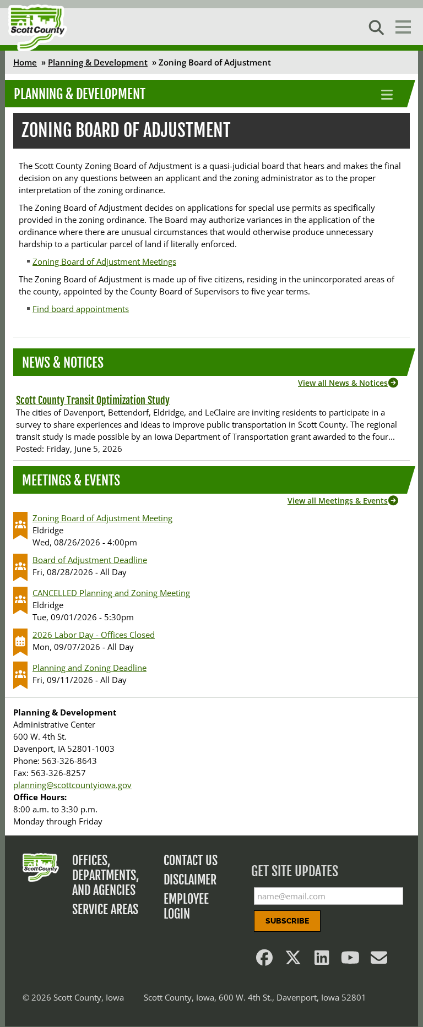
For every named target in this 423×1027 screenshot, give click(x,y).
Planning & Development (98, 62)
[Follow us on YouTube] (350, 960)
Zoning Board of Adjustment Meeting (102, 517)
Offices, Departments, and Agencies (105, 875)
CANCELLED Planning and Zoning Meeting (111, 592)
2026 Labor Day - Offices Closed (93, 634)
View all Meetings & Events (338, 500)
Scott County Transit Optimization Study (93, 400)
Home (25, 62)
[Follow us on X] (293, 960)
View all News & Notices (343, 383)
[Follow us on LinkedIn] (321, 960)
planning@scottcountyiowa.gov (72, 784)
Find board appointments (80, 308)
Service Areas (105, 909)
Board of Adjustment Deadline (89, 559)
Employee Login (186, 906)
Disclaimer (190, 879)
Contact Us (191, 860)
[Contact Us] (378, 960)
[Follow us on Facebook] (264, 960)
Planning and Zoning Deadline (89, 667)
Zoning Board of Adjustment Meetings (104, 261)
